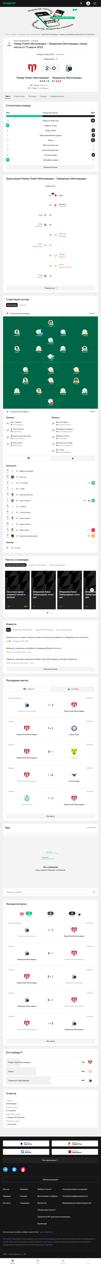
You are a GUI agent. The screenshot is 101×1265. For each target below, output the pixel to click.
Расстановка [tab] (12, 305)
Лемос (61, 195)
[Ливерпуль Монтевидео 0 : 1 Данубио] (56, 81)
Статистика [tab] (19, 96)
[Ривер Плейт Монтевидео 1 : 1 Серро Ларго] (46, 81)
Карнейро (62, 204)
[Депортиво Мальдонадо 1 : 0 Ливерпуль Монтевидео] (58, 81)
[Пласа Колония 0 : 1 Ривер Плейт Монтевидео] (40, 81)
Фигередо (62, 236)
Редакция (6, 1196)
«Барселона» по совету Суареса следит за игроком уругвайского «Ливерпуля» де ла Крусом (47, 637)
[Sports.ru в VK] (15, 1170)
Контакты (6, 1203)
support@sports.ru (46, 1232)
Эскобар (62, 254)
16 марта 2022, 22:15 (45, 54)
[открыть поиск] (81, 3)
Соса (36, 85)
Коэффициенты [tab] (57, 96)
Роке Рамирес (18, 425)
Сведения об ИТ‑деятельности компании (53, 1217)
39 (9, 641)
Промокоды (42, 1223)
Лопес (40, 244)
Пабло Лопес (17, 443)
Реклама (23, 1196)
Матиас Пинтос (64, 436)
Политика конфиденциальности (75, 1196)
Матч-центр (21, 34)
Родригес (62, 257)
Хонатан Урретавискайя (22, 436)
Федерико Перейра (65, 429)
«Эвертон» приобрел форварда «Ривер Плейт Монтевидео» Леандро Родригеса (41, 659)
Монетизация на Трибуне (47, 1196)
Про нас (6, 1189)
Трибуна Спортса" (44, 1189)
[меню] (95, 3)
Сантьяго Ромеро (64, 425)
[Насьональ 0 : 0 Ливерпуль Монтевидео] (54, 81)
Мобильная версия (50, 1179)
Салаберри (43, 88)
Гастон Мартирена (65, 431)
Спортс (7, 34)
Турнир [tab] (43, 96)
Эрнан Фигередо (64, 452)
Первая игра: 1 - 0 (50, 59)
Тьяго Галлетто (18, 429)
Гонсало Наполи (19, 438)
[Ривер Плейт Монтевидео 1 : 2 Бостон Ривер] (42, 81)
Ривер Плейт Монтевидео (33, 77)
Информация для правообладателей (76, 1203)
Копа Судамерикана (33, 34)
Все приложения (49, 1160)
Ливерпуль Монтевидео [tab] (44, 630)
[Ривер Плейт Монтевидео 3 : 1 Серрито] (44, 81)
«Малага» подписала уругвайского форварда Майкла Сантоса (33, 648)
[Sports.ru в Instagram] (24, 1170)
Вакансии (24, 1189)
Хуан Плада (17, 431)
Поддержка (24, 1203)
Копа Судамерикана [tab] (64, 630)
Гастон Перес (63, 422)
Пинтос (61, 265)
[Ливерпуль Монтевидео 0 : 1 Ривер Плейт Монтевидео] (48, 81)
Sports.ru (8, 1239)
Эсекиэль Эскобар (65, 443)
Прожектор (41, 1203)
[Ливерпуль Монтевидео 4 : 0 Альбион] (52, 81)
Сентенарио (11, 1103)
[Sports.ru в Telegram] (6, 1170)
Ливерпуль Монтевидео (67, 77)
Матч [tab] (7, 96)
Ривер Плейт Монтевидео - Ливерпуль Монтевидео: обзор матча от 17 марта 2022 (68, 34)
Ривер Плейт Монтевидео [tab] (22, 630)
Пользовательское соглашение (74, 1189)
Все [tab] (8, 630)
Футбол (13, 34)
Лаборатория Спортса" (46, 1210)
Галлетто (44, 85)
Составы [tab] (32, 96)
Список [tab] (23, 305)
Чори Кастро (37, 246)
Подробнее (49, 1245)
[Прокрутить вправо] (92, 590)
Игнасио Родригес (65, 445)
